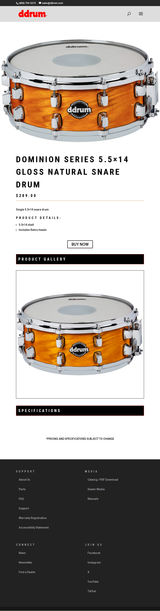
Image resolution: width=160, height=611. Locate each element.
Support (24, 508)
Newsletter (25, 562)
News (22, 553)
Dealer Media (96, 489)
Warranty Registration (33, 518)
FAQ (21, 498)
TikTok (92, 591)
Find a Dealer (27, 572)
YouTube (93, 581)
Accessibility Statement (34, 527)
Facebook (94, 553)
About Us (24, 479)
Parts (22, 489)
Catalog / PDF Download (103, 479)
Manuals (93, 498)
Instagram (94, 562)
